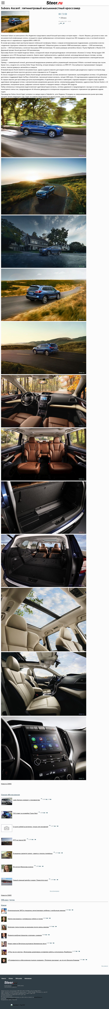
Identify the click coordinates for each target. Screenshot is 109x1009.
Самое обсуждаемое (10, 795)
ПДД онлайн (19, 978)
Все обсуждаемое (54, 891)
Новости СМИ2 (6, 784)
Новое (3, 905)
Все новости (105, 966)
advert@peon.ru (38, 997)
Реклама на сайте (11, 998)
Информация (28, 978)
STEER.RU (14, 985)
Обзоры (63, 18)
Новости (3, 978)
